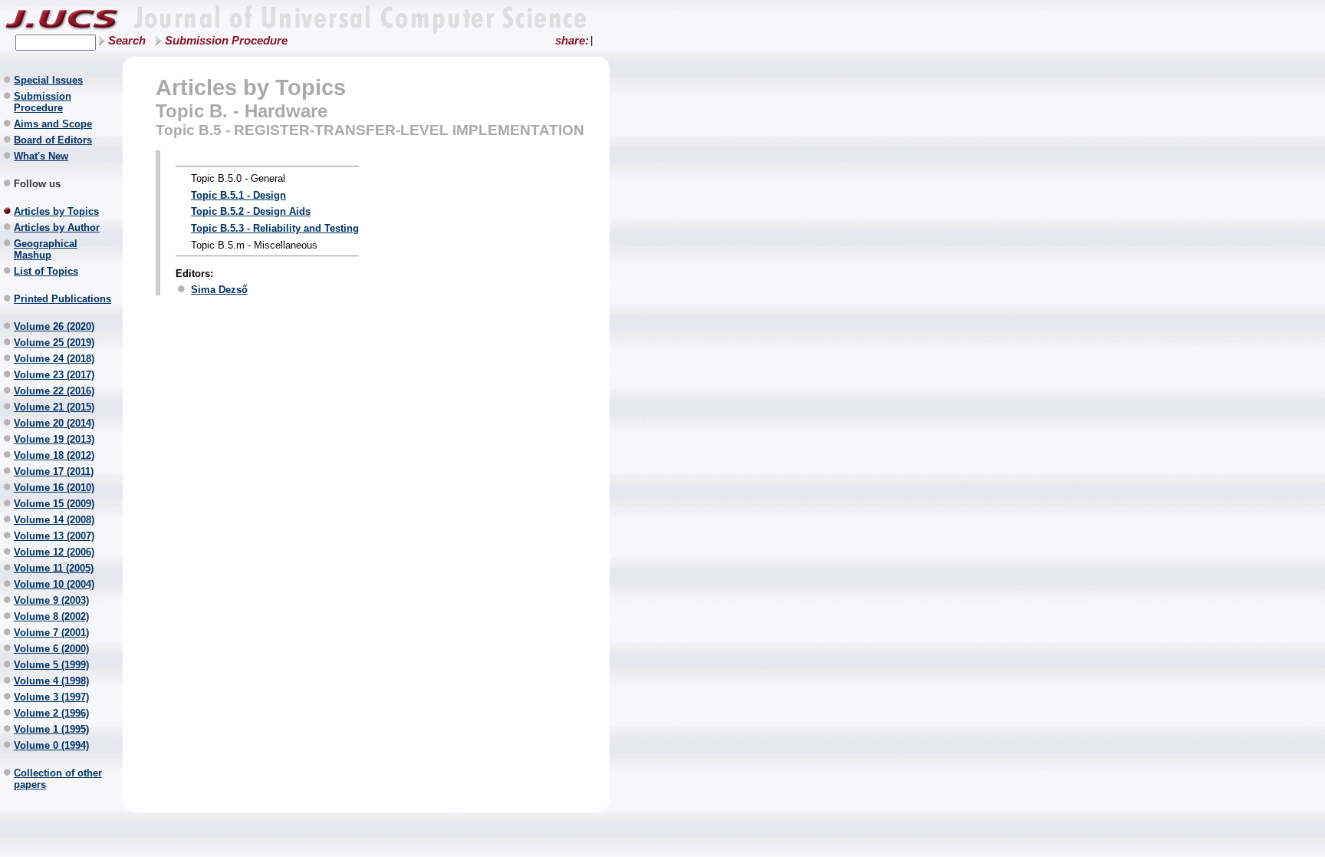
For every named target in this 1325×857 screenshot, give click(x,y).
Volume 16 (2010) (54, 487)
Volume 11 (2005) (54, 568)
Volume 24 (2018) (54, 358)
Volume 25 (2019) (54, 342)
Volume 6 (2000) (51, 648)
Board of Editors (53, 140)
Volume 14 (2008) (54, 520)
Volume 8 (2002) (51, 616)
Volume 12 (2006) (54, 552)
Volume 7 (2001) (51, 632)
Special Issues (48, 80)
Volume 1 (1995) (51, 729)
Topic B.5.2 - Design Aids (251, 211)
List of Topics (46, 271)
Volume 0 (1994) (51, 745)
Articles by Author (57, 227)
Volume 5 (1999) (51, 665)
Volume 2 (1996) (51, 713)
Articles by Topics (56, 211)
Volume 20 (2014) (54, 423)
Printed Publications (62, 299)
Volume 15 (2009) (54, 503)
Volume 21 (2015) (54, 407)
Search (127, 41)
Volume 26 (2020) (54, 326)
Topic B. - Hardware (241, 111)
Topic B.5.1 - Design (238, 195)
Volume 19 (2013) (54, 439)
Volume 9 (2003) (51, 600)
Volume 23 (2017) (54, 375)
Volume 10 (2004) (54, 584)
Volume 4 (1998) (51, 681)
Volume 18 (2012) (54, 455)
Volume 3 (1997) (51, 697)
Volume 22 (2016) (54, 391)
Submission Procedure (226, 41)
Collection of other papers (58, 778)
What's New (41, 156)
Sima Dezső (219, 289)
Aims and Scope (53, 124)
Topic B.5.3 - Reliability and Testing (275, 228)
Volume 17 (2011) (54, 471)
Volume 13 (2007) (54, 536)
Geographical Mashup (45, 249)
